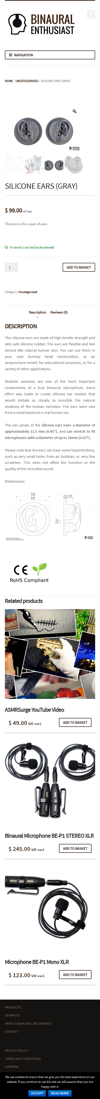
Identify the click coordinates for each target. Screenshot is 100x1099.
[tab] (37, 312)
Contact (12, 1031)
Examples (12, 1015)
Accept (37, 1093)
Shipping (12, 1066)
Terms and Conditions (23, 1059)
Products (13, 1007)
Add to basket (79, 267)
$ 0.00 (91, 14)
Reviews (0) (59, 312)
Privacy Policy (16, 1050)
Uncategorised (27, 81)
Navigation (23, 55)
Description (37, 312)
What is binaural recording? (28, 1023)
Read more (60, 1093)
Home (9, 81)
